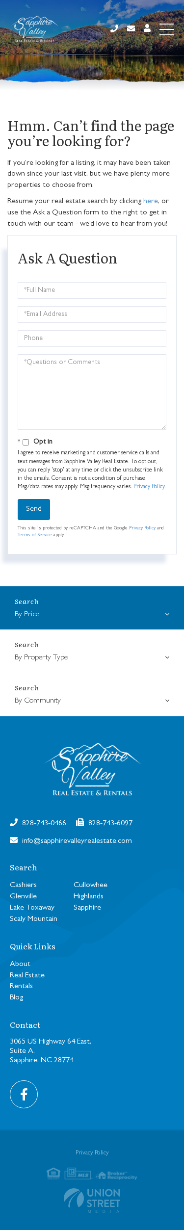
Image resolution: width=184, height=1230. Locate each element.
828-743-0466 (43, 824)
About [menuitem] (20, 964)
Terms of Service (35, 535)
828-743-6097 (109, 824)
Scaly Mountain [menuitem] (33, 919)
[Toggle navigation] (166, 29)
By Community (38, 701)
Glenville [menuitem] (23, 897)
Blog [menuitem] (16, 998)
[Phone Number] (114, 30)
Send (34, 509)
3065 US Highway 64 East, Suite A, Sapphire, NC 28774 (50, 1051)
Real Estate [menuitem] (27, 976)
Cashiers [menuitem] (23, 886)
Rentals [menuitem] (21, 987)
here (150, 202)
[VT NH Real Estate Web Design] (92, 1200)
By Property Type (41, 658)
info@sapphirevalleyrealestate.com (76, 841)
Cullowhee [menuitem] (90, 886)
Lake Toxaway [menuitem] (32, 908)
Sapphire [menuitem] (87, 908)
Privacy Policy (148, 487)
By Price (27, 615)
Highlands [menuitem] (89, 897)
